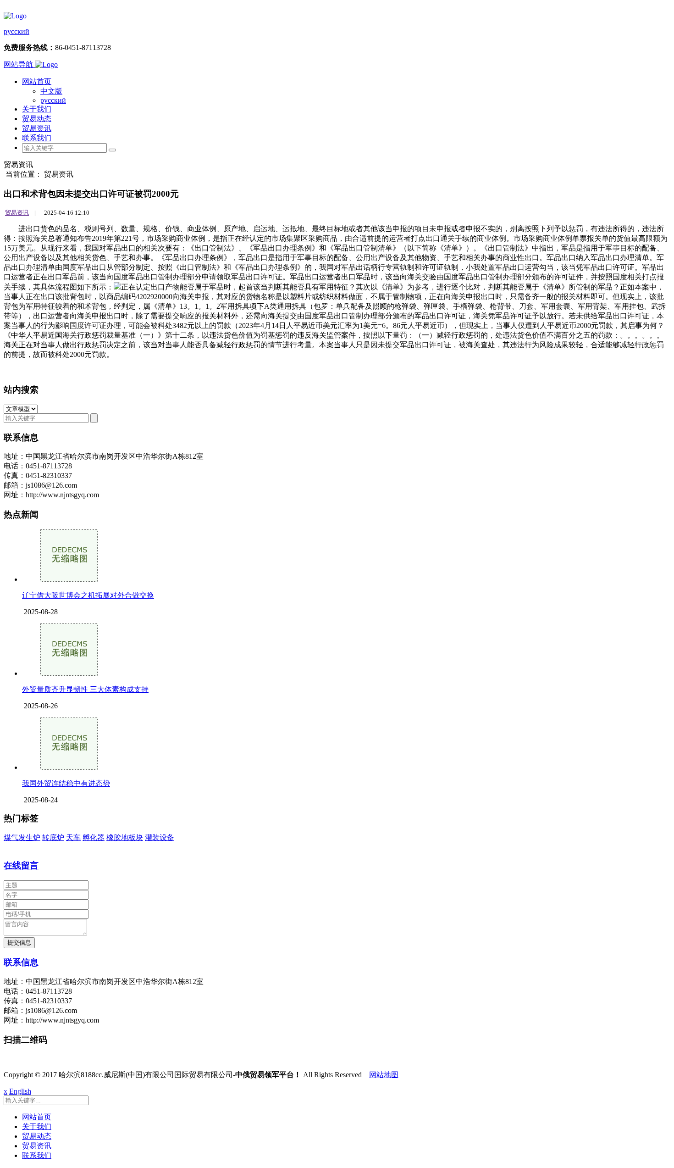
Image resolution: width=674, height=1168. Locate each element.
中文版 (51, 91)
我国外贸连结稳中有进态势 (66, 783)
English (20, 1091)
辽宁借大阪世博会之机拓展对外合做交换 (88, 595)
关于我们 (36, 109)
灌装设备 (159, 837)
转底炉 (53, 837)
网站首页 (36, 81)
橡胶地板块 (124, 837)
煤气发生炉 (22, 837)
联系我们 (36, 138)
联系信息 (21, 962)
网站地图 (383, 1075)
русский (16, 31)
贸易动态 (36, 118)
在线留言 (21, 865)
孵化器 (94, 837)
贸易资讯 (36, 128)
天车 (73, 837)
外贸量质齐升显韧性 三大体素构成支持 (85, 689)
